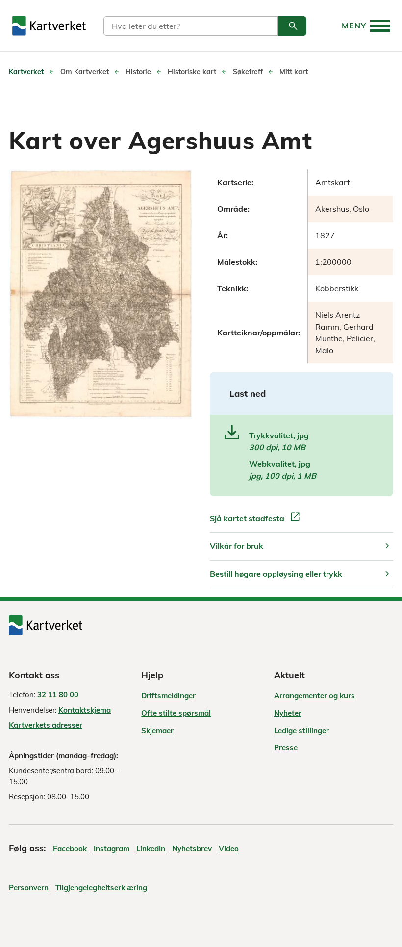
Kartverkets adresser (45, 725)
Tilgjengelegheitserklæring (101, 887)
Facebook (70, 848)
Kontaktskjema (84, 710)
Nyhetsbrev (192, 848)
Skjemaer (157, 730)
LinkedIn (150, 848)
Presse (286, 747)
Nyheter (288, 712)
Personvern (29, 887)
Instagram (111, 848)
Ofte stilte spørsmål (176, 712)
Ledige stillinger (301, 730)
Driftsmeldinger (168, 695)
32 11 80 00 (57, 694)
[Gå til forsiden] (49, 25)
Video (229, 848)
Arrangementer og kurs (314, 695)
